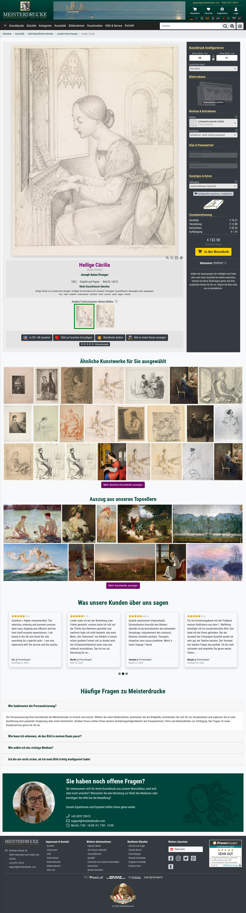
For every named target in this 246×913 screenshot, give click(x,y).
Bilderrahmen (77, 25)
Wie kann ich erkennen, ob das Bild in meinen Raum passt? (45, 736)
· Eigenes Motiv (94, 846)
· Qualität (91, 858)
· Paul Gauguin (134, 854)
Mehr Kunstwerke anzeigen (123, 585)
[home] (5, 26)
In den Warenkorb (215, 252)
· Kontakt (50, 846)
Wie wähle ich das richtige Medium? (30, 748)
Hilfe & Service (113, 25)
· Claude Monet (135, 850)
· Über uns (50, 870)
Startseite (7, 33)
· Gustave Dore (134, 866)
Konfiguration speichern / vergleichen (214, 193)
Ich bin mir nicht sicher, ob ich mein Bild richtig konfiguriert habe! (49, 759)
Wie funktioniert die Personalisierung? (32, 706)
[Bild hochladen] (239, 26)
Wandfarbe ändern (112, 337)
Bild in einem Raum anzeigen (149, 337)
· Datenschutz (52, 858)
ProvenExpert (29, 659)
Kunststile (60, 25)
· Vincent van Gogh (136, 846)
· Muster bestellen (95, 870)
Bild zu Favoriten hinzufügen (75, 337)
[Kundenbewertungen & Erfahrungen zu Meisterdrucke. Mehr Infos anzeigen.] (225, 853)
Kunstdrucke (16, 25)
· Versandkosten (94, 854)
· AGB (48, 854)
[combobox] (213, 68)
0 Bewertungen (101, 344)
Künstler (31, 25)
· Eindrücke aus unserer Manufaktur (103, 862)
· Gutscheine (92, 866)
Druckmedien (95, 25)
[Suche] (225, 26)
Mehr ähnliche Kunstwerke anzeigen (123, 484)
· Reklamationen (53, 866)
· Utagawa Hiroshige (137, 862)
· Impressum (51, 850)
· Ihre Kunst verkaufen (97, 850)
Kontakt (129, 25)
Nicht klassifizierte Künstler (40, 33)
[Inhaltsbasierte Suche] (232, 26)
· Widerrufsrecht (53, 862)
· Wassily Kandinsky (137, 858)
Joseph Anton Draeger (67, 33)
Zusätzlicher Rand (196, 64)
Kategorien (45, 25)
